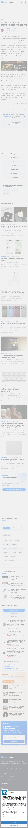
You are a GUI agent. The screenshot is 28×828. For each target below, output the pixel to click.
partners (10, 796)
